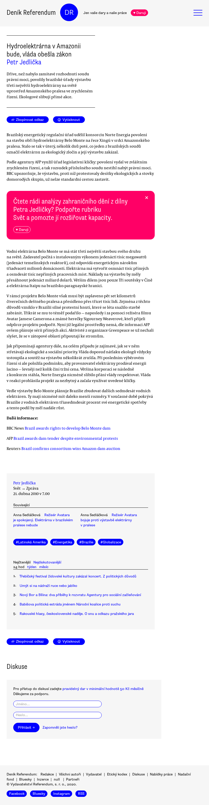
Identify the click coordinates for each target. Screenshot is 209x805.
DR (69, 12)
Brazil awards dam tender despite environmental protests (66, 438)
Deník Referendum (31, 12)
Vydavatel (94, 774)
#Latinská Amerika (31, 542)
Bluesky (25, 779)
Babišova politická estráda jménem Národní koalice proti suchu (70, 604)
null (57, 779)
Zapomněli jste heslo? (60, 727)
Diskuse (138, 774)
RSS (81, 794)
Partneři (72, 779)
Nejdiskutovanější (47, 562)
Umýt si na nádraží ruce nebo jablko (48, 586)
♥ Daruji (139, 13)
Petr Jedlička (24, 62)
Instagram (61, 794)
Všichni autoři (70, 774)
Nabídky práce (161, 774)
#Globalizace (110, 542)
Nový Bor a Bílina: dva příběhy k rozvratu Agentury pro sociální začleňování (80, 595)
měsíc (43, 567)
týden (31, 567)
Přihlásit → (26, 727)
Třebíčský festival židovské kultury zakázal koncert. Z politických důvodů (77, 576)
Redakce (47, 774)
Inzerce (43, 779)
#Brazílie (86, 542)
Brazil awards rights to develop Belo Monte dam (68, 428)
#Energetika (62, 542)
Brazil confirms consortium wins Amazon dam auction (70, 448)
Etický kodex (117, 774)
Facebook (16, 794)
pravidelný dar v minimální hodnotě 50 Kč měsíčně (102, 689)
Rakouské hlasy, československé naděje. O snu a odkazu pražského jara (77, 614)
